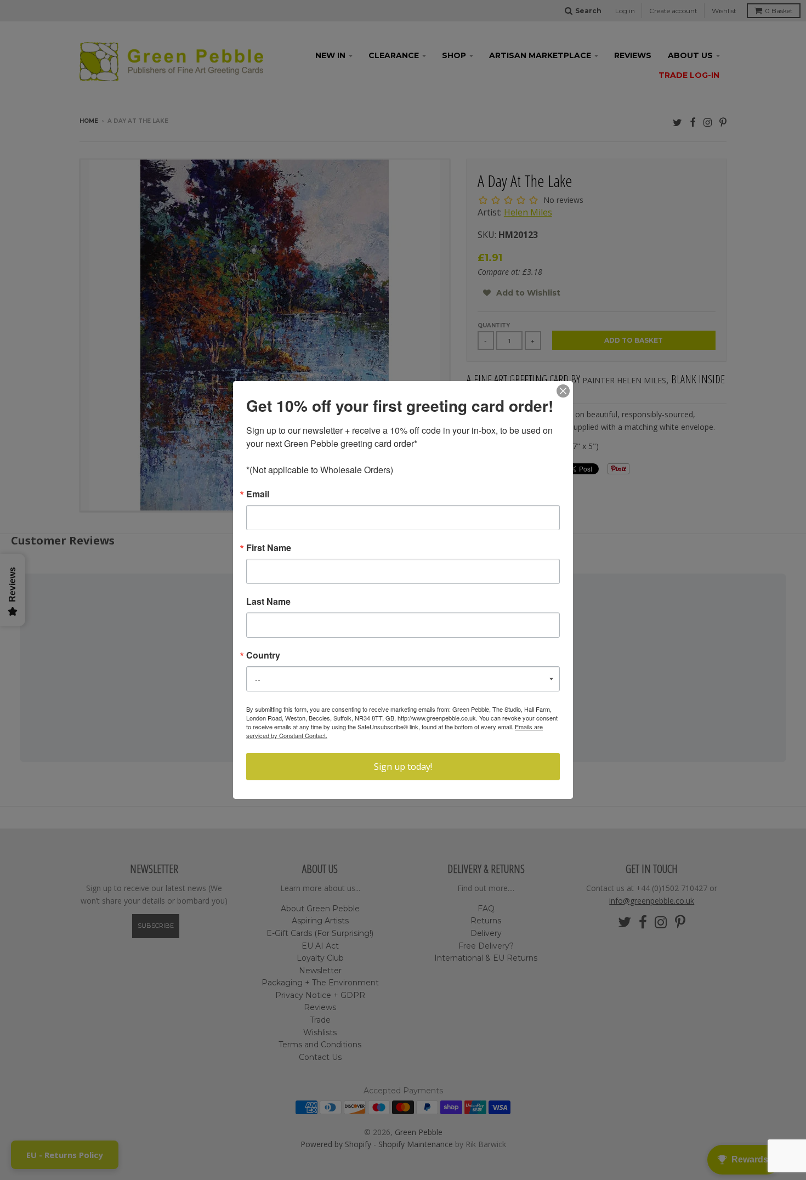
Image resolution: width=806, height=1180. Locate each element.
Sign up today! (403, 767)
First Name (268, 547)
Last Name (268, 601)
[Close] (563, 391)
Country (263, 655)
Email (257, 494)
